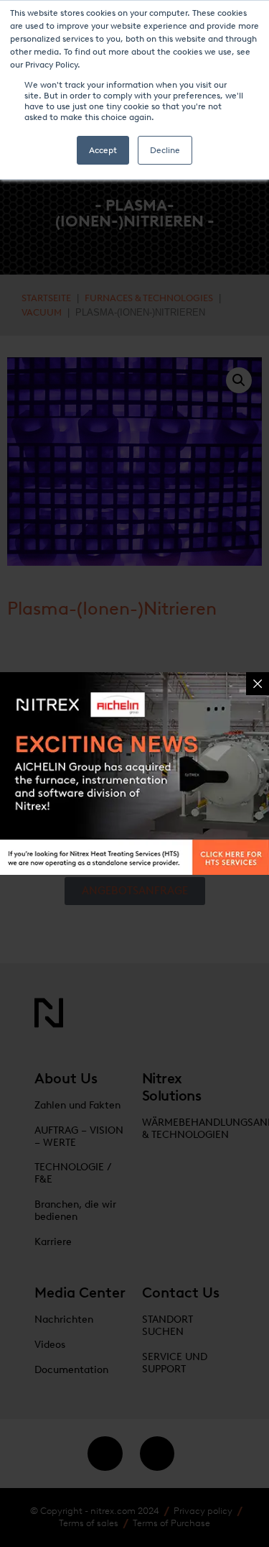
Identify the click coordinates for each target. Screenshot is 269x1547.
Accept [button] (103, 150)
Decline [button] (165, 150)
